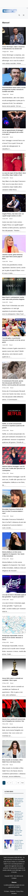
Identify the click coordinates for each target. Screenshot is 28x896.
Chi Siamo (6, 891)
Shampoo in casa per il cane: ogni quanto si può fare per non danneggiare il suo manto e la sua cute (19, 816)
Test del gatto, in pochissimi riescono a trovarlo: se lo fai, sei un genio (13, 340)
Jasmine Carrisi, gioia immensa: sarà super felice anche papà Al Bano (12, 256)
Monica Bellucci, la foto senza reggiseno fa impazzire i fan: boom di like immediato (13, 554)
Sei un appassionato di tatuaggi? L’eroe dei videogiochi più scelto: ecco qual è (12, 132)
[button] (19, 15)
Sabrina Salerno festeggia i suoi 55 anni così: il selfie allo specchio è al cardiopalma (13, 468)
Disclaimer (14, 893)
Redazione (12, 891)
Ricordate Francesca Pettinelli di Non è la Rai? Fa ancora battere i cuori (12, 511)
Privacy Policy (19, 891)
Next (22, 782)
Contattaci (14, 878)
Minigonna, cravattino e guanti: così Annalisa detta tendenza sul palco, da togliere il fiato (18, 830)
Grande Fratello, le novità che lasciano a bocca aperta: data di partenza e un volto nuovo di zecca (19, 845)
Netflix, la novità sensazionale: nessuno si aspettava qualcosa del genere (13, 425)
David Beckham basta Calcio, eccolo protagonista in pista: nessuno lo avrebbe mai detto (14, 89)
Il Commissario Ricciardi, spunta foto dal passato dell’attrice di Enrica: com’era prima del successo (13, 383)
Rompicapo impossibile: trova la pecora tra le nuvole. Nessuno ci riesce (12, 637)
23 (18, 782)
